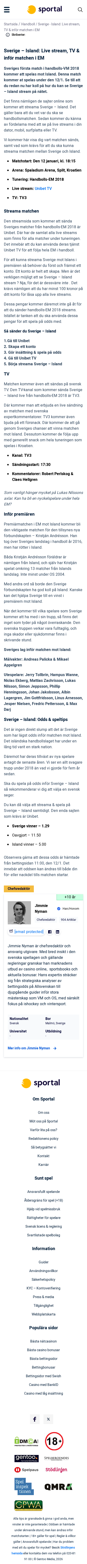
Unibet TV (43, 189)
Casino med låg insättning (43, 1393)
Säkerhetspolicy (43, 1279)
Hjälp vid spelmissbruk (43, 1209)
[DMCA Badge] (28, 1441)
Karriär (43, 1165)
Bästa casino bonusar (43, 1350)
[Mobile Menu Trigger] (8, 10)
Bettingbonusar (43, 1367)
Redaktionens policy (43, 1138)
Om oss (43, 1112)
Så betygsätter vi (43, 1147)
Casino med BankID (43, 1385)
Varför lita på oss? (43, 1130)
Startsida (11, 24)
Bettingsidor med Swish (43, 1376)
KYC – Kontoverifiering (43, 1288)
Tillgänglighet (44, 1305)
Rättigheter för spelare (43, 1218)
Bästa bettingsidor (44, 1358)
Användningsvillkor (43, 1271)
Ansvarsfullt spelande (43, 1192)
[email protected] (29, 932)
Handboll (28, 24)
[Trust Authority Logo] (28, 1458)
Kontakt (43, 1156)
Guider (44, 1262)
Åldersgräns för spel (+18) (43, 1200)
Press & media (43, 1297)
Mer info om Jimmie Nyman (29, 1048)
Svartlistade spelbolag (43, 1235)
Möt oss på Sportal (43, 1121)
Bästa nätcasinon (43, 1341)
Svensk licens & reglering (43, 1226)
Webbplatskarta (44, 1314)
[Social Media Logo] (35, 1419)
